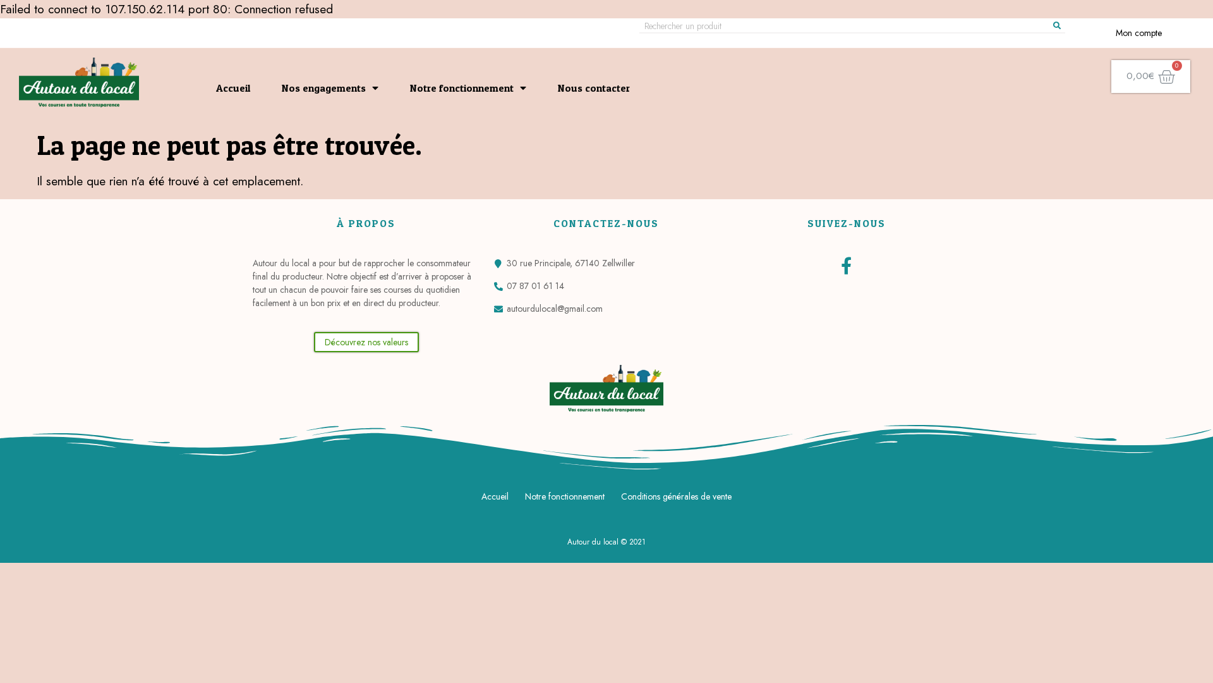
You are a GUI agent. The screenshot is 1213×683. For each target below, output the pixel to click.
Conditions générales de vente (676, 496)
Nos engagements (324, 88)
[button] (366, 342)
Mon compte (1139, 33)
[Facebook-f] (846, 265)
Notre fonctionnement (462, 88)
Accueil (233, 88)
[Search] (1057, 26)
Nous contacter (594, 88)
